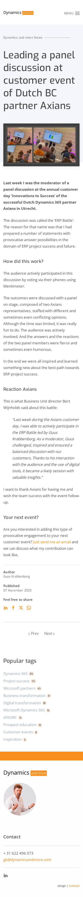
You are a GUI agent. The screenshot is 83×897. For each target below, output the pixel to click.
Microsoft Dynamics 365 (26, 709)
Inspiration (14, 739)
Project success (19, 680)
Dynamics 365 (18, 673)
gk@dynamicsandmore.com (27, 859)
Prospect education (22, 724)
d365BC (12, 717)
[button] (72, 13)
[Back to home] (18, 13)
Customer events (20, 731)
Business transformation (26, 695)
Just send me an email (52, 541)
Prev (35, 633)
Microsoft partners (22, 688)
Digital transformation (24, 702)
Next (48, 633)
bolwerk (74, 886)
